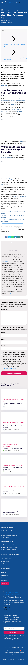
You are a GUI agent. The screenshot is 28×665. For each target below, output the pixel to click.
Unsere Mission (4, 575)
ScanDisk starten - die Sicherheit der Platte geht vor (14, 45)
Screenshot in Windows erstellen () (10, 533)
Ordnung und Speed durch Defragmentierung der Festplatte (15, 58)
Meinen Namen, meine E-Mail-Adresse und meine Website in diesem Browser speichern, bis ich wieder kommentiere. (14, 354)
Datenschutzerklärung (9, 368)
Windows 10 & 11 (5, 561)
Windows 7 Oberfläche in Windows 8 (9, 547)
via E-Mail (9, 293)
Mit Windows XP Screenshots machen (10, 554)
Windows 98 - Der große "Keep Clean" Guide (12, 448)
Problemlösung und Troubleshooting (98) (12, 465)
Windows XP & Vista (5, 568)
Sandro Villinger (7, 18)
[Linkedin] (15, 237)
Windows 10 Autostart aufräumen (9, 535)
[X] (9, 237)
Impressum (3, 577)
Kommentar (5, 309)
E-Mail (3, 339)
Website (3, 346)
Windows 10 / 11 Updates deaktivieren (10, 537)
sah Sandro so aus (7, 261)
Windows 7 (3, 566)
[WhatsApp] (12, 237)
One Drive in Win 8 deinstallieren (9, 552)
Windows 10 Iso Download (7, 530)
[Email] (22, 237)
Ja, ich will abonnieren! (14, 632)
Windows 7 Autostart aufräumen (8, 544)
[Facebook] (6, 237)
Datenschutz (4, 580)
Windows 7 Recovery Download (8, 549)
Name (3, 332)
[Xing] (18, 237)
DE (17, 2)
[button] (5, 583)
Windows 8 (3, 563)
